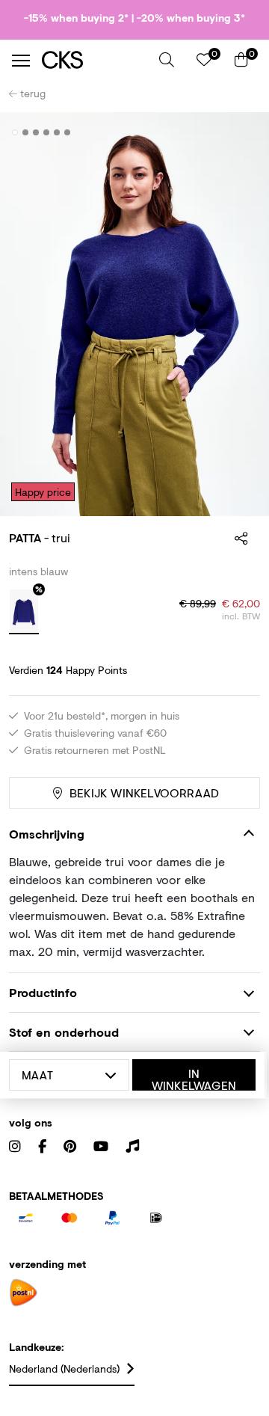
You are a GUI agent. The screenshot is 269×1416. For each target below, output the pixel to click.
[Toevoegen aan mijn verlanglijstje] (237, 133)
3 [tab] (36, 132)
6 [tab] (67, 132)
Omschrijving (46, 833)
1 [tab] (15, 132)
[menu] (21, 61)
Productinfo (43, 992)
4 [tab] (46, 132)
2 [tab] (25, 132)
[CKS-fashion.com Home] (95, 60)
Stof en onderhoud (64, 1031)
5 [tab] (57, 132)
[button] (166, 60)
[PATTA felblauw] (24, 611)
